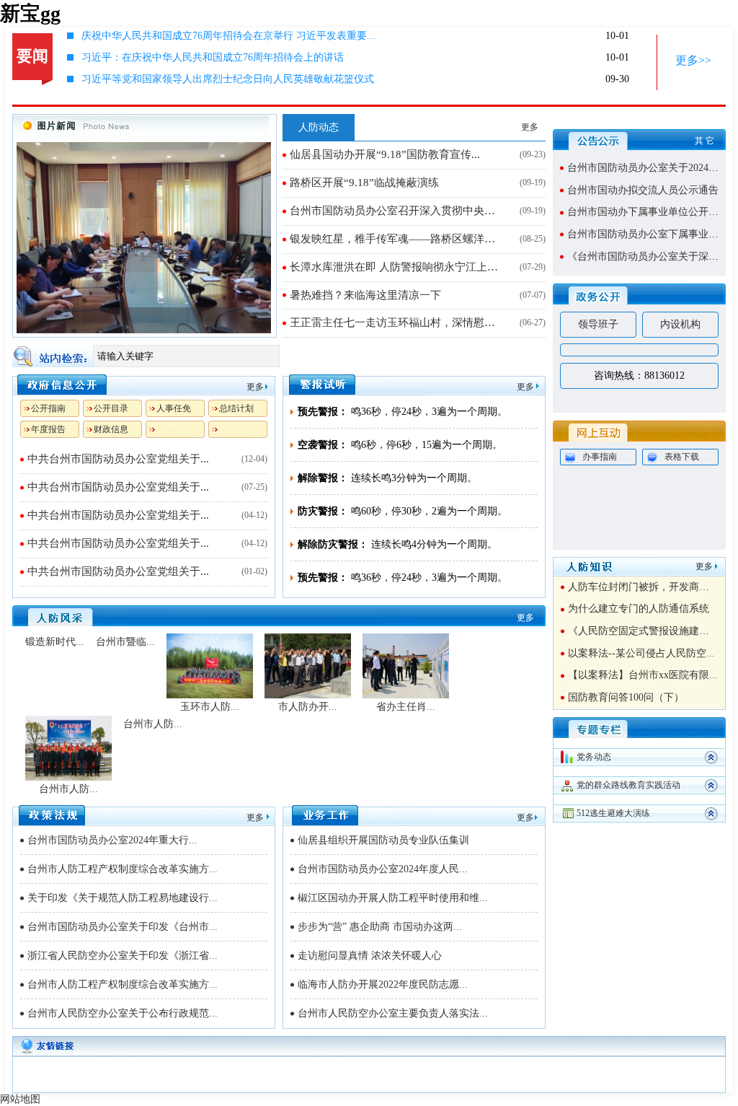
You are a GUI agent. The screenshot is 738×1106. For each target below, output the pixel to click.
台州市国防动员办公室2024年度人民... (383, 869)
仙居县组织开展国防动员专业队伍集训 (383, 840)
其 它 (704, 141)
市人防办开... (307, 706)
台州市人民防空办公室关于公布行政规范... (122, 1013)
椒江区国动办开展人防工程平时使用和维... (393, 897)
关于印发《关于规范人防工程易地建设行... (122, 897)
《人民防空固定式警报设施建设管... (648, 631)
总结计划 (236, 408)
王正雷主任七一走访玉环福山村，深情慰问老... (397, 322)
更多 (529, 127)
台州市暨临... (125, 641)
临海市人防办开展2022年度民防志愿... (383, 984)
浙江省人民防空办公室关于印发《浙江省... (122, 955)
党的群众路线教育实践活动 (628, 785)
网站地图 (20, 1099)
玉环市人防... (209, 706)
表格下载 (681, 457)
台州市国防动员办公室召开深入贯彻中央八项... (397, 210)
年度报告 (48, 429)
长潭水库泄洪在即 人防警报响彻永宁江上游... (397, 267)
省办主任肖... (405, 706)
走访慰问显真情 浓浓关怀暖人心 (370, 955)
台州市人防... (68, 789)
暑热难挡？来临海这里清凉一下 (365, 295)
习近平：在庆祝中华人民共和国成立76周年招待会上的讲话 (212, 57)
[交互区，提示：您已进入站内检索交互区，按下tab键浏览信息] (279, 356)
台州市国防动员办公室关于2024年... (647, 167)
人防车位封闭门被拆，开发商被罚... (648, 586)
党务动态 (594, 757)
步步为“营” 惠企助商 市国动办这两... (380, 926)
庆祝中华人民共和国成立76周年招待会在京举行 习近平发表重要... (228, 35)
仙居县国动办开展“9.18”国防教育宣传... (385, 154)
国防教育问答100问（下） (626, 697)
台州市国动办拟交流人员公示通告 (643, 190)
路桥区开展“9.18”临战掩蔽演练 (364, 182)
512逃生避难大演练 (613, 813)
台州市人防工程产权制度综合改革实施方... (122, 869)
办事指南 (599, 457)
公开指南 (48, 408)
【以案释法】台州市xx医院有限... (643, 675)
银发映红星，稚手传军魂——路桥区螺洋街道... (397, 239)
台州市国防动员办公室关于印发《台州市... (122, 926)
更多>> (693, 60)
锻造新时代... (54, 641)
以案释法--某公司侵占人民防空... (641, 653)
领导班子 (598, 324)
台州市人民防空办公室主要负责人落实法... (393, 1013)
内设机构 (680, 324)
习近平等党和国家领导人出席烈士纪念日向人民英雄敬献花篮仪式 (227, 79)
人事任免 (173, 408)
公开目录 (111, 408)
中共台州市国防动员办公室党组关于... (118, 459)
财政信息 (111, 429)
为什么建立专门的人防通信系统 (638, 608)
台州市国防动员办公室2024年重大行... (112, 840)
